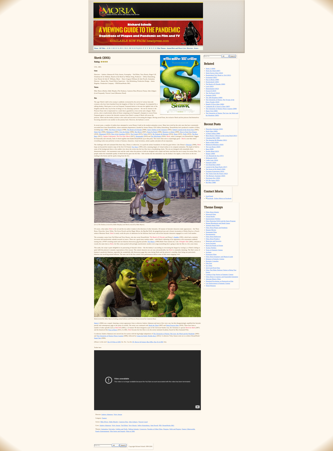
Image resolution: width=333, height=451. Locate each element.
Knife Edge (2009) (212, 131)
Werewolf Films (211, 214)
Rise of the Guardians (118, 134)
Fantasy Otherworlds (188, 429)
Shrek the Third (153, 325)
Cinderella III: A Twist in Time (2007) (218, 106)
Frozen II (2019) (211, 91)
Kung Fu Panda (152, 132)
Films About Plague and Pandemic (217, 228)
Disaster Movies (211, 230)
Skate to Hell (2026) (212, 142)
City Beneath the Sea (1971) (215, 156)
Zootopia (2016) (211, 95)
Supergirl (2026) (211, 162)
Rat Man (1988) (211, 182)
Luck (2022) (210, 86)
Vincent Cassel (143, 422)
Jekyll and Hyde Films (213, 268)
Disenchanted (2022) (212, 89)
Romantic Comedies (212, 261)
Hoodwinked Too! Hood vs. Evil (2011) (218, 75)
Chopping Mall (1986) (213, 138)
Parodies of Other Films (154, 429)
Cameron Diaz (123, 422)
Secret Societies (211, 243)
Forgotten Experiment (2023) (215, 171)
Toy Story (135, 147)
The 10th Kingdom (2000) (214, 97)
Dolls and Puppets (175, 429)
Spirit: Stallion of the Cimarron (157, 130)
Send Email (209, 196)
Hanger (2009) (210, 153)
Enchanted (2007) (211, 77)
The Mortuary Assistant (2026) (215, 176)
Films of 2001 (130, 431)
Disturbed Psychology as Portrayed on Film (219, 281)
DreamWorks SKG (168, 425)
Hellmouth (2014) (211, 158)
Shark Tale (97, 132)
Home (96, 48)
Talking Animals (133, 429)
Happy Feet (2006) (212, 111)
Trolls (185, 134)
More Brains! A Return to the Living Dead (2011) (221, 136)
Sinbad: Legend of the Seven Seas (183, 130)
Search (232, 56)
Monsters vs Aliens (168, 132)
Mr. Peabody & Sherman (160, 134)
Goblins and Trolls (121, 429)
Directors (190, 48)
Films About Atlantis (212, 212)
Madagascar (110, 132)
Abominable (139, 136)
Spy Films (209, 265)
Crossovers (143, 429)
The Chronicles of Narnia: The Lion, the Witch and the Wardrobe (174, 334)
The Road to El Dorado (134, 130)
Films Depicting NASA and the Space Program (221, 221)
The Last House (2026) (213, 147)
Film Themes (161, 48)
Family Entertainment (102, 431)
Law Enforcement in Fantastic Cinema (218, 283)
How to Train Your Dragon (188, 132)
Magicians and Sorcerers (213, 241)
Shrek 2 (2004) (210, 68)
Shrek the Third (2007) (213, 71)
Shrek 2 (96, 323)
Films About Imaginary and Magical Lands (219, 257)
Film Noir (209, 263)
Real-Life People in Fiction (214, 245)
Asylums (208, 252)
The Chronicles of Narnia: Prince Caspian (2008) (221, 109)
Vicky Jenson (118, 414)
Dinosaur (189, 145)
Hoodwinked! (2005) (212, 82)
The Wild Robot (156, 136)
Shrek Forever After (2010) (214, 73)
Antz (101, 130)
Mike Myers (104, 422)
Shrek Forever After (172, 325)
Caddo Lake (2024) (212, 160)
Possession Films (211, 254)
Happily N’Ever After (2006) (215, 104)
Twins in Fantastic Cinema (214, 250)
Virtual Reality (210, 216)
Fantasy (104, 418)
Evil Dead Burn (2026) (213, 165)
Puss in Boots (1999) (212, 80)
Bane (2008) (210, 149)
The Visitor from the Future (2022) (217, 173)
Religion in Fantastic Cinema (215, 259)
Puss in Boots (112, 330)
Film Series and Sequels (117, 431)
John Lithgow (133, 422)
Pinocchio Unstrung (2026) (214, 129)
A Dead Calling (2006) (213, 133)
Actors (196, 48)
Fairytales (112, 429)
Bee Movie (138, 132)
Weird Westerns (211, 286)
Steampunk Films (211, 232)
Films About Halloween (213, 236)
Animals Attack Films (213, 225)
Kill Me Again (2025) (212, 180)
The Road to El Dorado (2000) (215, 84)
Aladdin (176, 237)
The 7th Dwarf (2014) (213, 93)
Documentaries (210, 234)
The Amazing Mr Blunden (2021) (216, 140)
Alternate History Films (213, 279)
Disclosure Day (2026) (213, 178)
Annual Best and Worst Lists (176, 48)
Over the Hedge (124, 132)
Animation (104, 429)
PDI (160, 425)
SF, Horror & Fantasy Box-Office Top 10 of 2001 (147, 342)
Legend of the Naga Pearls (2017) (216, 167)
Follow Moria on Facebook (222, 198)
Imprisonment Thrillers (213, 219)
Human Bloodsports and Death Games (218, 223)
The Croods (134, 134)
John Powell (154, 425)
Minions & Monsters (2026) (214, 144)
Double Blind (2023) (212, 151)
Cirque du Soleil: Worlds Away (146, 336)
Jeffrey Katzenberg (144, 425)
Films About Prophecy (213, 239)
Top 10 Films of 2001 (114, 342)
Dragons (166, 429)
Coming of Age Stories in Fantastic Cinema (219, 274)
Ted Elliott (124, 425)
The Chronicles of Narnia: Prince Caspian (110, 336)
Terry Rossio (133, 425)
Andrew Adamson (107, 414)
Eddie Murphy (113, 422)
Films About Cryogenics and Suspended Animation (222, 277)
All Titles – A (103, 48)
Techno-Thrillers (211, 248)
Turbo (145, 134)
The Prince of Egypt (115, 130)
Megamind (102, 134)
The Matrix (151, 241)
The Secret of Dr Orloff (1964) (215, 169)
